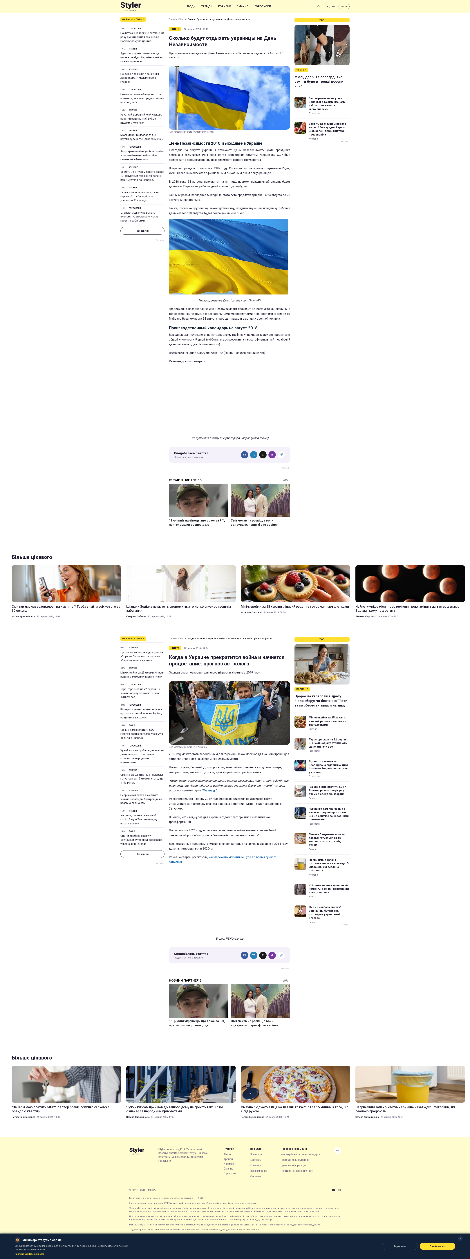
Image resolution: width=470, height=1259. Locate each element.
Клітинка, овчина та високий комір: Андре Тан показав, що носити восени (139, 819)
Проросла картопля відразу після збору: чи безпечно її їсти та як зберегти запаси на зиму (141, 656)
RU (333, 6)
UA (326, 6)
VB (272, 454)
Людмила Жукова (365, 616)
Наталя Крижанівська (23, 616)
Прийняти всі (438, 1246)
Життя (182, 19)
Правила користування (295, 1159)
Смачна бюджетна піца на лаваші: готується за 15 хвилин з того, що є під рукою (142, 778)
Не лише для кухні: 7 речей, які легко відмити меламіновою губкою (139, 78)
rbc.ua (344, 6)
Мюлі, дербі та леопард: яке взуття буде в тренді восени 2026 (141, 137)
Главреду (209, 790)
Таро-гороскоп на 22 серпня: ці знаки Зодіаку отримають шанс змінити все (140, 693)
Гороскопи (262, 6)
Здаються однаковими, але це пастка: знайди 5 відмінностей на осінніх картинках (141, 57)
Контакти (255, 1159)
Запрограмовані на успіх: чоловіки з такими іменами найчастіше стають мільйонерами (142, 155)
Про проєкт (256, 1154)
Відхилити (400, 1246)
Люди (191, 6)
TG (253, 454)
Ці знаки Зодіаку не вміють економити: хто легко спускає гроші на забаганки (139, 216)
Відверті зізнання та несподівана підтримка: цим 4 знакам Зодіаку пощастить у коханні (141, 713)
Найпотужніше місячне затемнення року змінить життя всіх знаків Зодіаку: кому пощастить (142, 37)
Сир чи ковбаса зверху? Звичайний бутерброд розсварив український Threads (141, 840)
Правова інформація (293, 1165)
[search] (319, 6)
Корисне (224, 6)
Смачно (243, 6)
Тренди (206, 6)
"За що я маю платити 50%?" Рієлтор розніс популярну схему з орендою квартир (141, 734)
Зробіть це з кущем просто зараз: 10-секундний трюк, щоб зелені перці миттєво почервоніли (142, 176)
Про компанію (258, 1170)
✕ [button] (460, 1238)
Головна (173, 19)
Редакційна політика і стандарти (300, 1154)
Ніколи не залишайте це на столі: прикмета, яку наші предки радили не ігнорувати (142, 98)
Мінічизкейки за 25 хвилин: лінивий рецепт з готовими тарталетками (295, 606)
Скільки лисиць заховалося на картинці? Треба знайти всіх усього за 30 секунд (139, 196)
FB (244, 454)
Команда (255, 1165)
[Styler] (130, 6)
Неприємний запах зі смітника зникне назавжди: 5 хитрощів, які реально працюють (141, 799)
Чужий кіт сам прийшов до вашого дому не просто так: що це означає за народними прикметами (142, 756)
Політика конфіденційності (297, 1170)
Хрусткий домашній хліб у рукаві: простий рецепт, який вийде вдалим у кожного (141, 118)
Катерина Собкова (136, 616)
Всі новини (142, 230)
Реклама (255, 1176)
